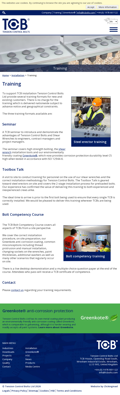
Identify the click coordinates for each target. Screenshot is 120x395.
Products (30, 362)
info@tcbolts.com (86, 12)
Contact (6, 366)
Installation (31, 348)
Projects (7, 355)
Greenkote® (69, 12)
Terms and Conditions (69, 390)
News (28, 359)
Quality (6, 362)
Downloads (8, 351)
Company (46, 12)
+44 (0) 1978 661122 (107, 12)
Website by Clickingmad (104, 386)
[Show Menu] (114, 30)
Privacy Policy (19, 390)
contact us (17, 290)
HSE (27, 355)
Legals (6, 390)
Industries (7, 348)
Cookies (44, 390)
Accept (91, 7)
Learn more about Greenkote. (56, 327)
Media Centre (32, 366)
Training (57, 12)
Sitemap (33, 390)
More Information (108, 7)
